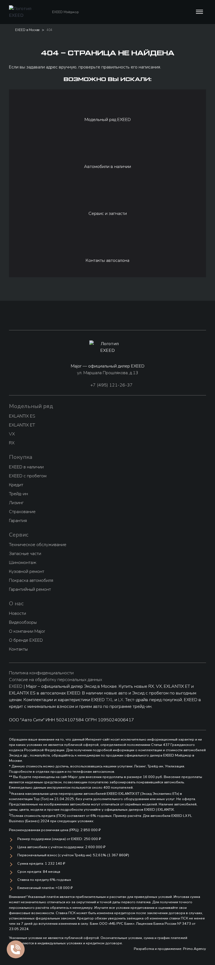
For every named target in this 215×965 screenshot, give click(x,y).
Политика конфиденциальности (41, 673)
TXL (109, 700)
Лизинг (16, 503)
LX (120, 700)
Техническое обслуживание (37, 545)
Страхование (22, 512)
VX (12, 434)
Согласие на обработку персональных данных (55, 680)
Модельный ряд (31, 406)
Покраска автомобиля (31, 580)
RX (12, 443)
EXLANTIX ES (22, 416)
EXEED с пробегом (27, 476)
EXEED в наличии (26, 467)
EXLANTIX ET (22, 425)
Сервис (19, 535)
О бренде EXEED (26, 640)
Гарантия (18, 521)
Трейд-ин (18, 494)
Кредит (16, 485)
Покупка (20, 457)
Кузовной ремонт (26, 571)
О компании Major (27, 631)
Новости (17, 613)
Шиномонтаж (22, 562)
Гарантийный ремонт (30, 589)
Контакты (18, 649)
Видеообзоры (23, 622)
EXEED (15, 686)
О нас (16, 603)
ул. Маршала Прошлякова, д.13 (107, 373)
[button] (198, 12)
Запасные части (25, 554)
